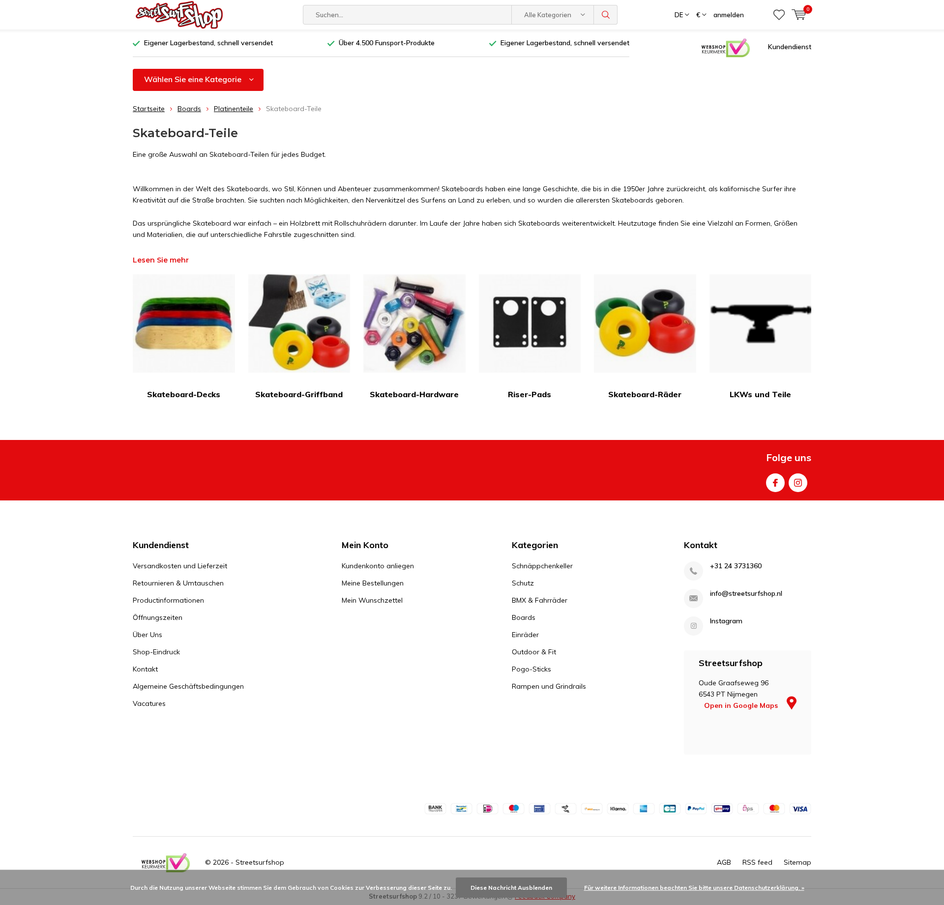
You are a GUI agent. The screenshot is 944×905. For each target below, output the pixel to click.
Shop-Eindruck (156, 651)
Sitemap (797, 862)
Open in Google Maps (742, 705)
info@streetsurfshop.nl (746, 593)
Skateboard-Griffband (299, 394)
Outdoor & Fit (534, 651)
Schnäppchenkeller (542, 565)
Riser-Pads (529, 394)
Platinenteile (233, 108)
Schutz (523, 583)
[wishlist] (779, 14)
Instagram (798, 482)
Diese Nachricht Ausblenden (511, 887)
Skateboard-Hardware (414, 394)
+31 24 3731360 (736, 566)
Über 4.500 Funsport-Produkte (387, 42)
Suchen (606, 15)
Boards (189, 108)
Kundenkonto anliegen (378, 565)
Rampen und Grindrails (549, 686)
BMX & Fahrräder (539, 600)
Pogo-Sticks (531, 669)
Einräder (525, 634)
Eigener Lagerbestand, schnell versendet (208, 42)
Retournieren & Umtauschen (178, 583)
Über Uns (147, 634)
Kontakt (145, 669)
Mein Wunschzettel (372, 600)
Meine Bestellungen (373, 583)
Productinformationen (168, 600)
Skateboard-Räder (644, 394)
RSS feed (757, 862)
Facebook (775, 482)
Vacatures (149, 703)
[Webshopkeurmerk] (725, 47)
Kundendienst (789, 46)
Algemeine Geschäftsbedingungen (188, 686)
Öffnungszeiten (157, 617)
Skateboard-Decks (183, 394)
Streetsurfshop (260, 862)
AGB (724, 862)
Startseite (149, 108)
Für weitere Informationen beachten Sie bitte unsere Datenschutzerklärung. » (694, 887)
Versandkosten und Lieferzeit (180, 565)
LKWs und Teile (760, 394)
